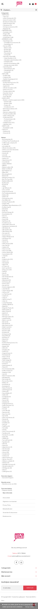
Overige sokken (9, 91)
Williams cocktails (8, 461)
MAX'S (5, 313)
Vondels (5, 454)
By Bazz (5, 183)
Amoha (5, 153)
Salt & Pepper (7, 389)
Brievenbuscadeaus (10, 108)
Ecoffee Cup (6, 207)
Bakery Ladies (7, 167)
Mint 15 (5, 322)
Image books (7, 259)
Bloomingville (7, 174)
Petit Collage (6, 360)
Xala (4, 469)
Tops (5, 16)
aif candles (6, 146)
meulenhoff (6, 318)
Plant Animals (7, 365)
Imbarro (5, 261)
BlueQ (5, 175)
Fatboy (5, 217)
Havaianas (7, 25)
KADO (6, 98)
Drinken (7, 121)
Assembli (5, 162)
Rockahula (6, 384)
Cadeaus (7, 77)
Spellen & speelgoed (10, 79)
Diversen (6, 133)
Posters (7, 105)
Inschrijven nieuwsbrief (10, 582)
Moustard (6, 329)
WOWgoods (7, 468)
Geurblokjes (8, 41)
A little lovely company (9, 143)
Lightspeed (22, 597)
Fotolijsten (8, 61)
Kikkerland (6, 280)
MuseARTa (6, 335)
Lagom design (7, 290)
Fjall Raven (6, 221)
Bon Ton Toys (7, 179)
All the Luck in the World (10, 149)
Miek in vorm (6, 320)
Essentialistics (7, 214)
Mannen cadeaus (9, 112)
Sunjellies (6, 422)
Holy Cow (6, 249)
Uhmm (5, 445)
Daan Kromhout (7, 191)
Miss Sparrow (8, 84)
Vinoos (5, 452)
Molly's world (6, 327)
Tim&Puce (6, 426)
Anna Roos (6, 156)
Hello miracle (7, 243)
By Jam (5, 184)
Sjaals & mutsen (9, 23)
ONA (4, 348)
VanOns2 (5, 450)
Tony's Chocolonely (8, 431)
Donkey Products (8, 202)
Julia (4, 273)
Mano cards (6, 311)
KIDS (5, 74)
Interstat (5, 263)
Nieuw (6, 110)
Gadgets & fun (8, 122)
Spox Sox (6, 414)
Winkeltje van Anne (8, 464)
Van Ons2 (6, 449)
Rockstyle (6, 386)
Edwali (5, 209)
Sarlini (5, 391)
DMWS (33, 597)
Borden (7, 49)
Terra (4, 424)
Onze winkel (6, 497)
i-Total (4, 255)
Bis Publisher (6, 170)
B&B (4, 165)
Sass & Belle (7, 393)
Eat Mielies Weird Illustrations (11, 205)
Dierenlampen (9, 68)
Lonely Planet (7, 303)
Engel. (4, 210)
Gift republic (7, 229)
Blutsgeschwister (8, 177)
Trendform (6, 433)
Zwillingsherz (7, 471)
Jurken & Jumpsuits (9, 18)
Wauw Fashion (7, 457)
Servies (7, 46)
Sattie (5, 395)
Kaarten (7, 101)
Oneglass (6, 349)
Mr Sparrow (7, 94)
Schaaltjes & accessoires (12, 42)
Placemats (8, 53)
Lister (4, 301)
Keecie (5, 275)
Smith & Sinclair (8, 405)
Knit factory (6, 282)
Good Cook (6, 235)
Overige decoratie (11, 65)
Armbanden (8, 37)
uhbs (4, 443)
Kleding (6, 131)
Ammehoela (6, 151)
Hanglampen (8, 70)
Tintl (4, 429)
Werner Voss (7, 459)
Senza (5, 400)
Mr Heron (6, 330)
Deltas (5, 195)
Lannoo (5, 292)
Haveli (5, 240)
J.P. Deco (5, 266)
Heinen (5, 242)
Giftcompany (7, 231)
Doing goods (7, 198)
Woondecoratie (9, 56)
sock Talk (6, 410)
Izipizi (5, 264)
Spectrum (6, 412)
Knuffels (6, 75)
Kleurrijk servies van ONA (9, 484)
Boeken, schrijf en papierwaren (13, 100)
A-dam (5, 144)
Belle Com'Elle (7, 169)
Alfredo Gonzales (9, 88)
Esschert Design (7, 212)
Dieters (5, 196)
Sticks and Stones (8, 417)
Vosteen (5, 455)
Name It (5, 339)
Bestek (7, 51)
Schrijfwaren (9, 107)
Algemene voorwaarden (10, 501)
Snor (4, 409)
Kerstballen (8, 128)
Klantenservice (7, 516)
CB (4, 186)
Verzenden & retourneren (10, 512)
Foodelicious (6, 223)
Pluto (5, 367)
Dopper (5, 203)
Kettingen (7, 35)
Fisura (5, 219)
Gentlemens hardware (9, 226)
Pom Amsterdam (8, 369)
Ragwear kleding (7, 490)
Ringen (6, 34)
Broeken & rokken (9, 21)
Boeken (8, 103)
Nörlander (6, 344)
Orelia (5, 351)
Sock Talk (7, 96)
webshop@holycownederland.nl (21, 556)
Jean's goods (6, 268)
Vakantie (7, 124)
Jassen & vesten (9, 20)
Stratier (5, 421)
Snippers (5, 407)
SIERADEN (6, 30)
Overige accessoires (10, 27)
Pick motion (6, 362)
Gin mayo (5, 233)
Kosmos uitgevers (8, 287)
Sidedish (5, 402)
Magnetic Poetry (7, 308)
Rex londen (6, 379)
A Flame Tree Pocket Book (10, 141)
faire (4, 215)
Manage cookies (29, 607)
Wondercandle (7, 466)
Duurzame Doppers (7, 477)
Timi (5, 428)
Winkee (5, 462)
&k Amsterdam (7, 139)
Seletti (5, 398)
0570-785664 (22, 553)
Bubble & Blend (7, 181)
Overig (7, 54)
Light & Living (7, 299)
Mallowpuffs (6, 309)
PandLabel (6, 355)
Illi (3, 257)
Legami (5, 295)
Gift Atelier (6, 228)
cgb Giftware (6, 188)
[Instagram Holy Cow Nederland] (21, 562)
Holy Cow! (6, 250)
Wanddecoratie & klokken (12, 60)
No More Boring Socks (10, 82)
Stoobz (5, 419)
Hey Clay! (5, 245)
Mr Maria (5, 332)
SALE (5, 129)
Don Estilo (6, 200)
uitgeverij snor (7, 447)
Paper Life (6, 356)
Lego (4, 297)
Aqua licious (7, 160)
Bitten (5, 172)
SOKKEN (6, 81)
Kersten (5, 278)
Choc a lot (6, 189)
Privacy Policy (7, 505)
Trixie (5, 436)
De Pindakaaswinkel (9, 193)
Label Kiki (5, 289)
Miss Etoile (6, 323)
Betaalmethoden (7, 509)
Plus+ (2, 600)
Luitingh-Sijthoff (7, 304)
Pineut (5, 363)
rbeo (4, 374)
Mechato (5, 315)
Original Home (7, 353)
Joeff (4, 271)
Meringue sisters (7, 316)
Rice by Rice (7, 381)
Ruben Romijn (7, 388)
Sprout (5, 415)
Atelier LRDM (7, 163)
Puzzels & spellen (9, 114)
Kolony (5, 283)
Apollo (6, 86)
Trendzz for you (7, 435)
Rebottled (6, 377)
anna (4, 155)
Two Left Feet (7, 440)
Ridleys (5, 382)
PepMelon (6, 358)
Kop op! (5, 285)
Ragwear (6, 28)
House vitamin (7, 252)
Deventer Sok (8, 93)
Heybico (5, 247)
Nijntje (5, 341)
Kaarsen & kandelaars (11, 63)
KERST (5, 126)
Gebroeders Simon (8, 224)
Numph (5, 346)
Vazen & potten (10, 58)
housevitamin (7, 254)
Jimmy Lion (7, 89)
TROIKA (5, 438)
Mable (5, 306)
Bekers (7, 48)
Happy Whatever (8, 236)
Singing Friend (7, 403)
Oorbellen (7, 32)
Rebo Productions (8, 375)
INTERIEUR (7, 39)
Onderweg (8, 117)
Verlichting (7, 67)
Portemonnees (9, 119)
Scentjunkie (6, 396)
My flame (5, 337)
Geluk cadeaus (8, 115)
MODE (5, 14)
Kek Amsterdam (7, 276)
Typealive (5, 442)
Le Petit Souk (6, 294)
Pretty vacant (7, 370)
